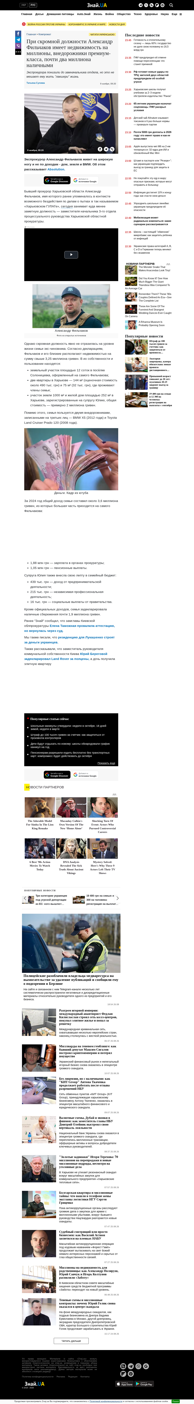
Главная (26, 14)
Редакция (72, 1376)
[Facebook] (18, 34)
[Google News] (146, 1366)
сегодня (67, 206)
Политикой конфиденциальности (106, 1401)
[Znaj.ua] (97, 5)
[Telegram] (141, 5)
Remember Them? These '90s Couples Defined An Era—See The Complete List (155, 297)
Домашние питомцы (60, 14)
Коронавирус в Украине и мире (87, 24)
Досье (39, 14)
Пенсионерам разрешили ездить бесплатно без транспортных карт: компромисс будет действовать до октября (70, 754)
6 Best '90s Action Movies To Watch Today (40, 866)
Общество (124, 14)
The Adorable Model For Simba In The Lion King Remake (40, 824)
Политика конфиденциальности (38, 1376)
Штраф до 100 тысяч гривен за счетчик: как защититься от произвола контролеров (68, 736)
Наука (165, 14)
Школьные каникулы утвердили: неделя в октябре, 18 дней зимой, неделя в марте (68, 727)
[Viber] (146, 5)
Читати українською (102, 34)
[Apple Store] (124, 1383)
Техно (138, 14)
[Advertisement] (71, 537)
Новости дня (117, 24)
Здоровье (151, 14)
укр (23, 5)
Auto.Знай (83, 14)
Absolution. (56, 169)
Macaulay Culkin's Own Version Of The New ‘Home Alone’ (71, 824)
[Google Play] (144, 1383)
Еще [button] (175, 14)
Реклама (61, 1376)
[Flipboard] (157, 5)
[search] (171, 5)
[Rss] (152, 5)
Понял (175, 1401)
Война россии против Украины (46, 24)
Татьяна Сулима (36, 83)
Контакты (85, 1376)
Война (109, 14)
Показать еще (106, 763)
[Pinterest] (162, 5)
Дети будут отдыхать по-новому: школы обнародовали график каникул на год (70, 745)
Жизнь (98, 14)
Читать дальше (71, 1340)
